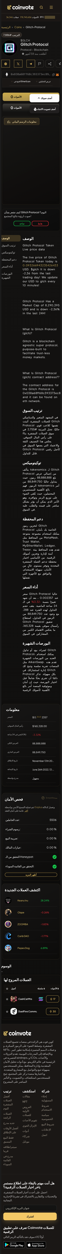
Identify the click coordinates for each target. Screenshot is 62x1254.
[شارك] (49, 63)
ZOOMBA (23, 924)
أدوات (25, 1131)
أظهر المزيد (30, 874)
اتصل (44, 1135)
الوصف (6, 238)
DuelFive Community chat (32, 1011)
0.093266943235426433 (40, 265)
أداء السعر (7, 266)
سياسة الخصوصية (47, 1117)
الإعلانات (46, 1129)
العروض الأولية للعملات (26, 1111)
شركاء (26, 1136)
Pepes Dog (24, 947)
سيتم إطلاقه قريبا (10, 1149)
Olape (21, 912)
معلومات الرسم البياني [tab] (24, 121)
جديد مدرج (9, 1123)
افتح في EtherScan (22, 81)
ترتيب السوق (9, 245)
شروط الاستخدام (46, 1107)
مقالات (26, 1096)
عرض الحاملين (45, 81)
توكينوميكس (8, 252)
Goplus (38, 807)
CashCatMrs (25, 998)
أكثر (26, 811)
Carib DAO (23, 935)
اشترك (30, 1216)
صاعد (22, 223)
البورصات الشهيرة (7, 275)
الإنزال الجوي (29, 1125)
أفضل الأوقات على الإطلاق (10, 1130)
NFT (24, 1101)
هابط (40, 223)
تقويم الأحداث (29, 1120)
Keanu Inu (23, 900)
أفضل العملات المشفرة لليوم (8, 1102)
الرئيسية (5, 27)
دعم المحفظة (9, 259)
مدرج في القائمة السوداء (8, 1160)
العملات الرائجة (7, 1115)
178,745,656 (25, 17)
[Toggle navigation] (51, 7)
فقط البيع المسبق (8, 1139)
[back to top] (52, 1247)
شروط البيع (47, 1124)
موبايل (25, 1141)
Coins (18, 27)
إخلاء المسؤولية (47, 1098)
